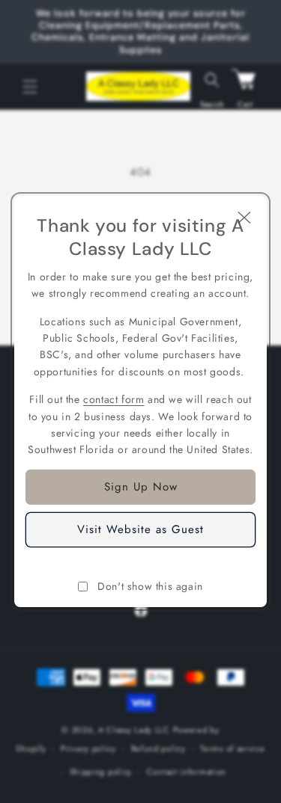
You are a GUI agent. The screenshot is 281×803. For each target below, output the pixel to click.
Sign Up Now (141, 487)
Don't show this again (150, 586)
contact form (113, 399)
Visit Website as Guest (140, 529)
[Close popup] (244, 218)
